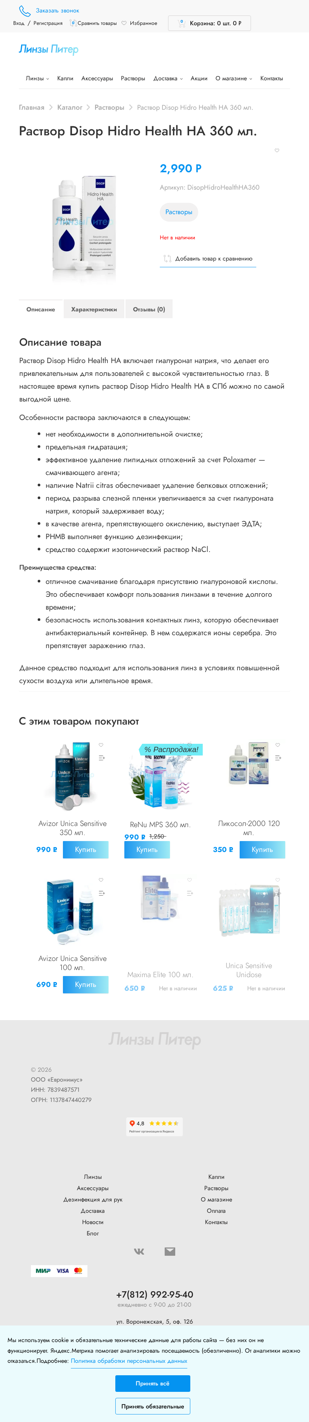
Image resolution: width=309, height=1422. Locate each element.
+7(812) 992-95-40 (154, 1294)
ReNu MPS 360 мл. (160, 824)
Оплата (216, 1210)
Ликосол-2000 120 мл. (249, 828)
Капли (65, 78)
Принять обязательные (152, 1406)
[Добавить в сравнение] (101, 758)
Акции (199, 78)
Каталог (69, 107)
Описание (40, 309)
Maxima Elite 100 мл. (160, 974)
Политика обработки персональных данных (129, 1360)
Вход (18, 23)
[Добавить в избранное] (277, 150)
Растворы (133, 78)
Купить (85, 849)
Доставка (166, 78)
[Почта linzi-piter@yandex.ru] (170, 1252)
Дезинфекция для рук (92, 1199)
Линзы (36, 78)
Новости (93, 1222)
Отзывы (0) (149, 309)
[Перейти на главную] (48, 49)
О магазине (232, 78)
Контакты (271, 78)
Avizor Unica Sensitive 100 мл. (72, 963)
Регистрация (48, 23)
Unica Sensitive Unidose (249, 970)
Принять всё (153, 1383)
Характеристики (94, 309)
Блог (93, 1233)
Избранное (143, 23)
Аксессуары (97, 78)
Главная (31, 107)
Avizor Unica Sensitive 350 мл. (72, 828)
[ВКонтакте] (139, 1252)
